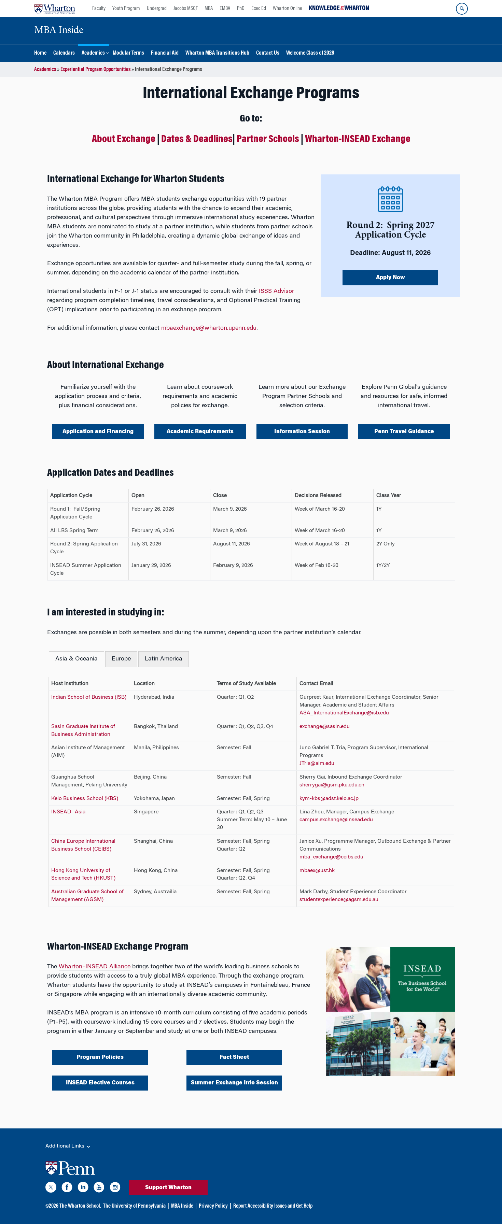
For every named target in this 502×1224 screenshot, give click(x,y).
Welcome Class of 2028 (310, 53)
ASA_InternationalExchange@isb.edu (344, 713)
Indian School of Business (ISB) (88, 697)
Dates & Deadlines (197, 139)
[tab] (76, 659)
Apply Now (390, 278)
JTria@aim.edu (316, 763)
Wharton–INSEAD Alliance (94, 967)
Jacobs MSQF (185, 8)
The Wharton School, (80, 1206)
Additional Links (65, 1146)
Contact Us (267, 53)
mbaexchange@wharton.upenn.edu (208, 328)
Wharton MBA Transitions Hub (217, 53)
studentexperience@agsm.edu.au (338, 899)
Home (40, 53)
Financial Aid (165, 53)
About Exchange (123, 139)
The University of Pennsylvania (134, 1206)
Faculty (99, 8)
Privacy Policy (213, 1206)
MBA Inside (182, 1206)
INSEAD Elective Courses (100, 1083)
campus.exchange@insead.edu (336, 820)
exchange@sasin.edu (324, 726)
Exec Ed (258, 8)
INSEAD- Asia (68, 812)
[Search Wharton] (462, 9)
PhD (241, 8)
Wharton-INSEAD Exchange (357, 139)
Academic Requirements (200, 432)
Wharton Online (287, 8)
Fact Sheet (234, 1057)
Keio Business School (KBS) (84, 798)
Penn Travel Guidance (404, 432)
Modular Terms (128, 53)
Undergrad (157, 8)
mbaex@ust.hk (317, 870)
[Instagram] (115, 1188)
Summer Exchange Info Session (234, 1083)
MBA (209, 8)
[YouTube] (99, 1188)
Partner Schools (268, 139)
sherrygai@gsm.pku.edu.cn (331, 785)
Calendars (64, 53)
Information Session (302, 432)
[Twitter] (50, 1188)
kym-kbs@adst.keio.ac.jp (329, 798)
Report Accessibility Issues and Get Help (272, 1206)
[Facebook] (66, 1188)
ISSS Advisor (276, 291)
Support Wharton (168, 1188)
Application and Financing (98, 432)
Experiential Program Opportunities (95, 69)
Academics (93, 53)
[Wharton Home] (54, 8)
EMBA (225, 8)
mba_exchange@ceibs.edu (331, 857)
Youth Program (126, 8)
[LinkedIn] (83, 1188)
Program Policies (100, 1057)
